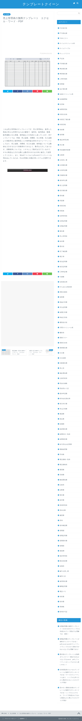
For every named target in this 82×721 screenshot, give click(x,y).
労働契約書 (63, 175)
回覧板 (62, 211)
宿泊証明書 (63, 261)
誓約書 (62, 495)
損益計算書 (63, 302)
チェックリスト (65, 53)
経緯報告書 (63, 429)
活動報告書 (63, 363)
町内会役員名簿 (65, 398)
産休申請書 (63, 393)
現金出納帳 (63, 383)
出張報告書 (63, 165)
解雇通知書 (63, 480)
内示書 (62, 145)
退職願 (62, 546)
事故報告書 (63, 69)
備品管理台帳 (64, 140)
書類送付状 (63, 322)
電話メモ (63, 591)
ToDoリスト (64, 38)
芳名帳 (62, 454)
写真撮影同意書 (65, 150)
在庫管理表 (63, 216)
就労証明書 (63, 266)
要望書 (62, 469)
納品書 (62, 419)
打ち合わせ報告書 (66, 287)
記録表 (62, 485)
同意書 (62, 200)
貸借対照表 (63, 505)
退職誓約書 (63, 540)
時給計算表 (63, 317)
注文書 (62, 353)
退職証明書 (63, 535)
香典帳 (62, 606)
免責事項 (22, 718)
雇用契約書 (63, 581)
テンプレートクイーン (41, 4)
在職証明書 (63, 226)
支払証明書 (63, 307)
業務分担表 (63, 343)
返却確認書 (63, 525)
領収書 (62, 596)
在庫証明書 (63, 221)
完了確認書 (63, 251)
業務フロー (63, 337)
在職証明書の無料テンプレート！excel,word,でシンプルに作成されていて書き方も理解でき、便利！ (70, 630)
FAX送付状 (63, 28)
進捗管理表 (63, 556)
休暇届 (62, 84)
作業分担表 (63, 114)
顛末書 (62, 601)
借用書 (62, 134)
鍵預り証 (63, 576)
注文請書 (63, 358)
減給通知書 (63, 373)
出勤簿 (62, 155)
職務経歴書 (63, 449)
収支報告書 (63, 190)
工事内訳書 (63, 272)
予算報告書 (63, 63)
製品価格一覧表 (65, 459)
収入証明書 (63, 185)
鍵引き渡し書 (64, 571)
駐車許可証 (63, 611)
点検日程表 (63, 378)
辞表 (61, 520)
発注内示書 (63, 403)
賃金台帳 (63, 510)
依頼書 (62, 129)
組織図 (62, 424)
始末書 (62, 241)
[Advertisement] (27, 37)
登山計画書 (63, 409)
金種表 (62, 566)
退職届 (62, 530)
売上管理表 (7, 14)
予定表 (62, 58)
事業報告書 (63, 74)
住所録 (62, 104)
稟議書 (62, 414)
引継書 (62, 277)
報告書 (62, 231)
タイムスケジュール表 (67, 43)
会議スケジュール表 (66, 94)
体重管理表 (63, 109)
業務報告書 (63, 348)
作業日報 (63, 124)
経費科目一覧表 (65, 434)
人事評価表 (63, 79)
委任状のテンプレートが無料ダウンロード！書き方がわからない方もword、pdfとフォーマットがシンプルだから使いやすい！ (69, 659)
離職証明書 (63, 586)
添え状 (62, 368)
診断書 (62, 490)
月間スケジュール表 (66, 327)
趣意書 (62, 515)
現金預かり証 (64, 388)
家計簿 (62, 256)
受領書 (62, 195)
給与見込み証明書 (66, 444)
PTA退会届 (63, 33)
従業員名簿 (63, 282)
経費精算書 (63, 439)
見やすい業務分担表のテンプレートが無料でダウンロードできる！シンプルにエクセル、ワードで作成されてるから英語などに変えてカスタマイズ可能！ (69, 694)
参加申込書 (63, 180)
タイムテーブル (65, 48)
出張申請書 (63, 170)
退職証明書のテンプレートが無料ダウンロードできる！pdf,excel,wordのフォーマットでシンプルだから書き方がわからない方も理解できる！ (69, 644)
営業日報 (63, 206)
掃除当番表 (63, 292)
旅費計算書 (63, 312)
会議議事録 (63, 99)
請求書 (62, 500)
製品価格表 (63, 464)
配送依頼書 (63, 561)
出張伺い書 (63, 160)
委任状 (62, 246)
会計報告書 (63, 89)
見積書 (62, 474)
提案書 (62, 297)
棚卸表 (62, 332)
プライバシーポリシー (11, 718)
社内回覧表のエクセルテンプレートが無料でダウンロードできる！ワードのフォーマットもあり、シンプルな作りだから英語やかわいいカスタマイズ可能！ (69, 676)
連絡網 (62, 551)
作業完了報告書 (65, 119)
